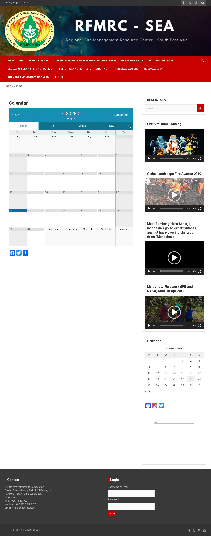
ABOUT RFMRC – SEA (32, 60)
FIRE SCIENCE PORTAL (134, 60)
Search (200, 108)
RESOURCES (163, 60)
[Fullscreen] (199, 158)
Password (113, 499)
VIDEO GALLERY (153, 68)
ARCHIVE (101, 68)
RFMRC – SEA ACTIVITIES (73, 68)
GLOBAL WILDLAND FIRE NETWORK (28, 68)
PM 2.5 (59, 77)
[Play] (149, 158)
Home (10, 60)
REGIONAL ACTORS (126, 68)
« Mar (148, 391)
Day (111, 125)
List (53, 125)
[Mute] (194, 158)
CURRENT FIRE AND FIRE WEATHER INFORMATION (83, 60)
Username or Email (118, 486)
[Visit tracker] (174, 433)
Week (82, 125)
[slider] (171, 158)
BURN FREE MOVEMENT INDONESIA (28, 77)
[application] (174, 145)
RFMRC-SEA (31, 530)
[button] (174, 145)
